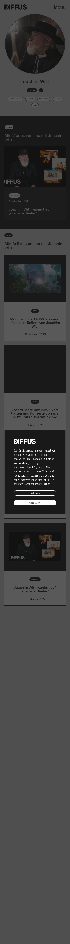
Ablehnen (35, 493)
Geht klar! (35, 502)
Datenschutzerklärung (37, 483)
